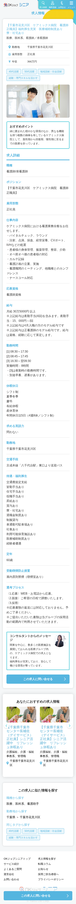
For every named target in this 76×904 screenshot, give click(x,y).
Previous (6, 726)
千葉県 (10, 817)
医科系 (19, 803)
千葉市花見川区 (30, 817)
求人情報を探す (47, 858)
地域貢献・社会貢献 (51, 71)
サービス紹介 (11, 863)
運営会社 (9, 874)
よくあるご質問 (13, 869)
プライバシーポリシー (51, 879)
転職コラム (44, 863)
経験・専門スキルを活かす (23, 78)
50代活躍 (29, 71)
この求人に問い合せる (38, 679)
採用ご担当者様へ (48, 874)
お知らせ (43, 869)
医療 (9, 803)
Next (69, 726)
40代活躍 (14, 71)
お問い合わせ (11, 879)
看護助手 (33, 803)
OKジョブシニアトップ (17, 858)
